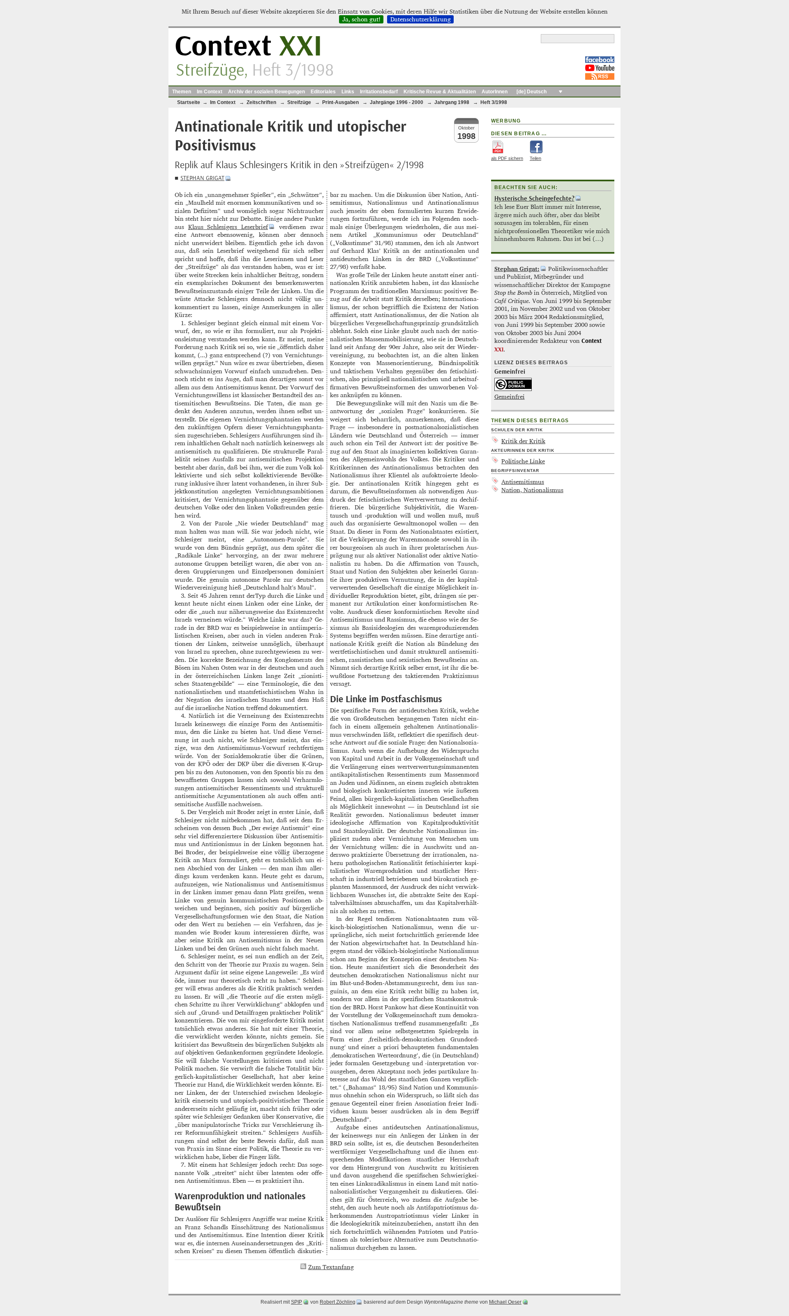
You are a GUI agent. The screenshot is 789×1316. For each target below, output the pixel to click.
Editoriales (323, 92)
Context (248, 46)
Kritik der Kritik (523, 440)
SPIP (296, 1302)
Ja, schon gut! (361, 19)
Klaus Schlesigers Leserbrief (228, 226)
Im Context (209, 92)
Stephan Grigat (202, 178)
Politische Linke (523, 461)
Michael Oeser (505, 1302)
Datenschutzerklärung (420, 19)
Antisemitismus (522, 481)
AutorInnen (495, 92)
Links (347, 92)
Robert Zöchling (337, 1302)
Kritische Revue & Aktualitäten (440, 92)
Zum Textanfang (331, 1266)
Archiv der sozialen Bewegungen (266, 92)
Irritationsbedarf (379, 92)
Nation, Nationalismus (532, 489)
